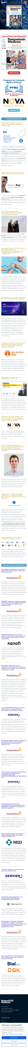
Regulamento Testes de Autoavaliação (10, 1010)
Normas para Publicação (7, 1008)
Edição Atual (4, 1022)
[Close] (26, 1024)
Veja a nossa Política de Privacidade (14, 1034)
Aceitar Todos (14, 1037)
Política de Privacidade (6, 1011)
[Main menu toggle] (25, 2)
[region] (14, 1035)
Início (2, 1020)
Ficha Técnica (4, 1006)
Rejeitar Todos (14, 1045)
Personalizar (14, 1041)
